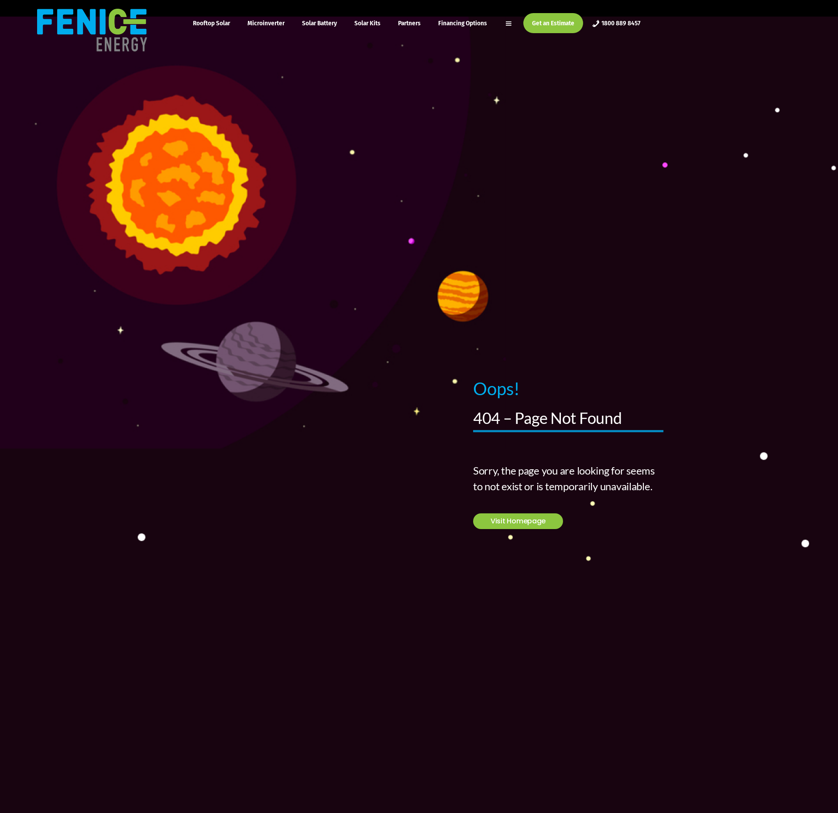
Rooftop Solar (211, 23)
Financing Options (462, 23)
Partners (409, 23)
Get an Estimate (553, 23)
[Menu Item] (509, 23)
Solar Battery (319, 23)
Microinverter (266, 23)
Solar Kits (367, 23)
